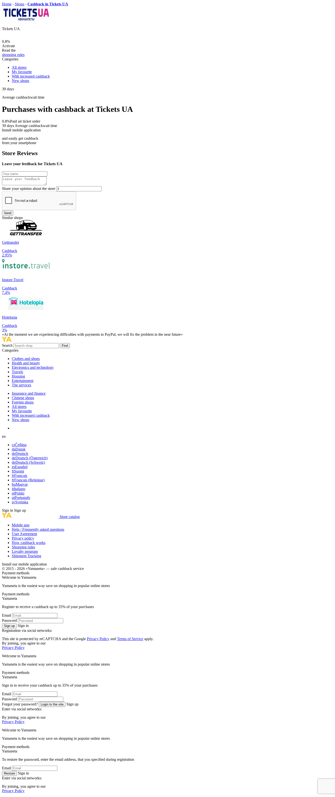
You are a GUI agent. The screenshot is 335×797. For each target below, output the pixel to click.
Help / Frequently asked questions (38, 529)
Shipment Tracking (26, 556)
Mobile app (20, 525)
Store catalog (70, 517)
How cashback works (28, 543)
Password (9, 620)
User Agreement (24, 534)
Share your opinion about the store (28, 188)
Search (7, 345)
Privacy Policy (98, 639)
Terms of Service (130, 639)
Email (6, 615)
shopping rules (13, 55)
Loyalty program (25, 551)
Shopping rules (23, 547)
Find (65, 345)
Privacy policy (23, 538)
